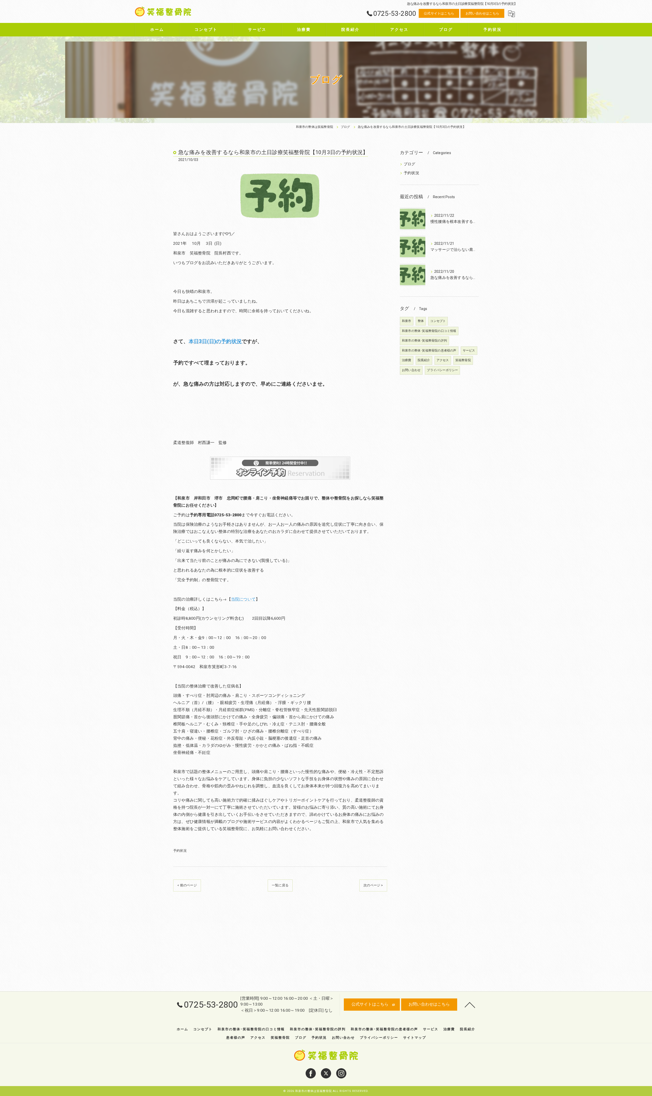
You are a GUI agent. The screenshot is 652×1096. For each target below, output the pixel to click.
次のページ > (373, 885)
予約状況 (180, 851)
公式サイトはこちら (439, 13)
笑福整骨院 (463, 360)
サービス (469, 350)
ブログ (409, 164)
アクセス (443, 360)
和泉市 (406, 321)
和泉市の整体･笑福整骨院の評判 (424, 340)
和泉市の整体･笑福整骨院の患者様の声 (429, 350)
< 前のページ (187, 885)
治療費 (406, 360)
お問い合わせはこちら (482, 13)
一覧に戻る (280, 885)
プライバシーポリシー (442, 370)
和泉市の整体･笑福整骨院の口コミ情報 (429, 331)
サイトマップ (414, 1037)
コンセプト (438, 321)
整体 (421, 321)
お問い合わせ (411, 370)
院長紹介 (424, 360)
